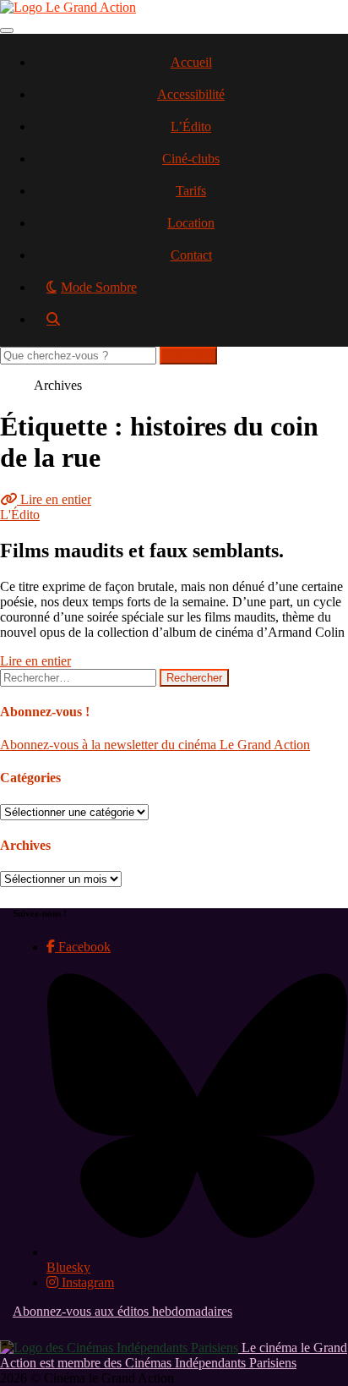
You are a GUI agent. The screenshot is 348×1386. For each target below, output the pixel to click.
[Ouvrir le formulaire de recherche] (191, 325)
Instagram (86, 1282)
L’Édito (191, 126)
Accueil (191, 62)
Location (191, 223)
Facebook (83, 947)
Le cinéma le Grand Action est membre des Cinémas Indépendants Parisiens (173, 1355)
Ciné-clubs (191, 158)
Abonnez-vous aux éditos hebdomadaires (122, 1311)
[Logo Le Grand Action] (68, 7)
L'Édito (20, 514)
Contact (191, 255)
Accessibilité (191, 94)
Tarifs (191, 191)
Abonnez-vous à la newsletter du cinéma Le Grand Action (155, 744)
